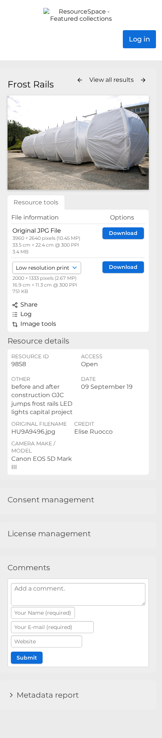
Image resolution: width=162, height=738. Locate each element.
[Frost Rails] (78, 142)
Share (28, 304)
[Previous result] (80, 80)
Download (123, 233)
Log (25, 314)
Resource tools (36, 202)
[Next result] (143, 80)
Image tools (37, 323)
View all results (112, 79)
